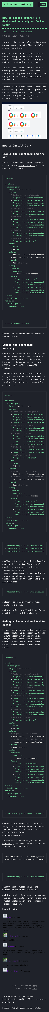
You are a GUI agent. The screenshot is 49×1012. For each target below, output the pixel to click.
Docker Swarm (10, 36)
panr (34, 988)
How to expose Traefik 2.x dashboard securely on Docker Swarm (23, 21)
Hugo (35, 986)
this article (35, 76)
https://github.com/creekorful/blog (22, 1008)
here (19, 48)
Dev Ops (25, 36)
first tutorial (27, 165)
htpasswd (7, 843)
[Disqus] (24, 943)
